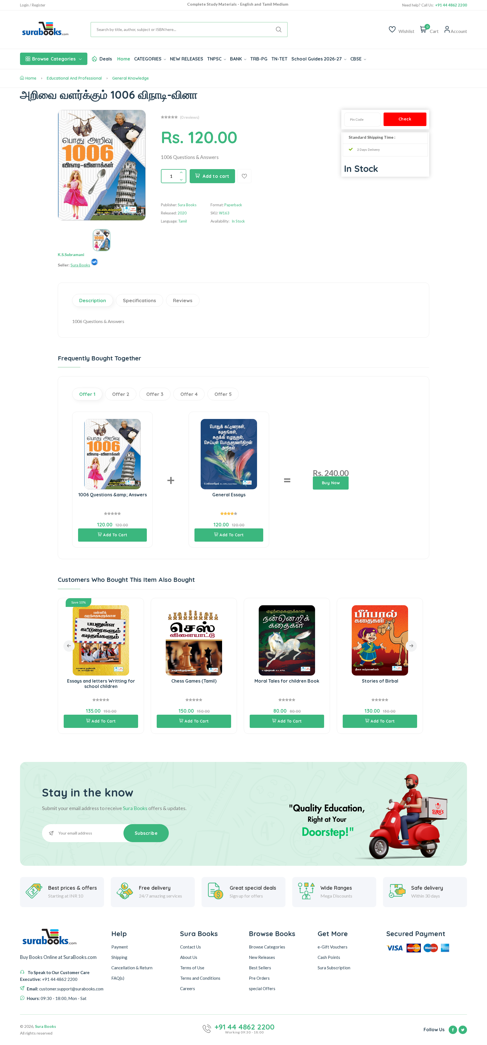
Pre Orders (259, 977)
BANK (236, 59)
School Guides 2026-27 (317, 59)
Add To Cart (115, 534)
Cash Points (329, 956)
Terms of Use (192, 967)
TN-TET (279, 59)
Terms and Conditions (200, 977)
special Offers (262, 988)
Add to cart (216, 176)
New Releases (262, 956)
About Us (188, 956)
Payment (119, 946)
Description (92, 300)
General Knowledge (130, 78)
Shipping (119, 956)
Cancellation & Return (131, 967)
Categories (54, 59)
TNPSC (215, 59)
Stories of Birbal (287, 681)
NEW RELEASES (186, 59)
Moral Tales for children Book (193, 681)
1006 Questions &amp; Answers (112, 494)
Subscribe (146, 833)
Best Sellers (260, 967)
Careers (187, 988)
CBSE (356, 59)
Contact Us (190, 946)
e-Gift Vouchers (332, 946)
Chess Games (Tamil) (100, 681)
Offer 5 (223, 394)
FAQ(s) (117, 977)
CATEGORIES (148, 59)
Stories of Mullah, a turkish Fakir (380, 681)
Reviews (182, 300)
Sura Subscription (334, 967)
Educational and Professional (74, 78)
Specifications (139, 300)
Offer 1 (87, 394)
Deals (105, 59)
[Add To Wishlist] (244, 176)
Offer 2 (120, 394)
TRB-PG (258, 59)
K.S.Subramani (71, 254)
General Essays (228, 494)
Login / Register (32, 5)
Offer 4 (189, 394)
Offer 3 (154, 394)
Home (123, 59)
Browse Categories (267, 946)
